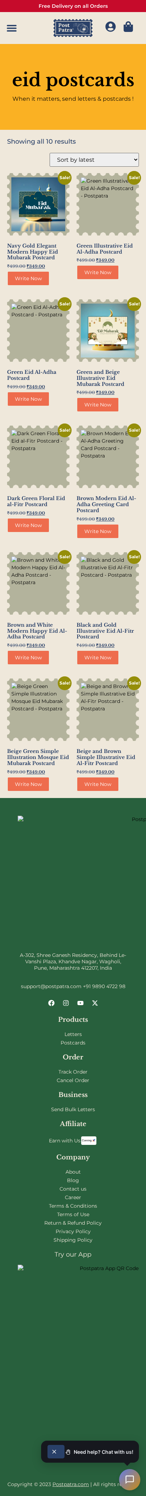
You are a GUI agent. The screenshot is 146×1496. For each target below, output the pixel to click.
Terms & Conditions (73, 1206)
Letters (73, 1034)
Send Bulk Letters (73, 1109)
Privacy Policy (73, 1231)
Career (73, 1197)
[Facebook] (51, 1003)
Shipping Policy (73, 1240)
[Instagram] (66, 1003)
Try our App (73, 1254)
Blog (73, 1180)
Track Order (73, 1072)
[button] (11, 28)
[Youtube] (80, 1003)
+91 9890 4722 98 (104, 986)
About (73, 1172)
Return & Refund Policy (73, 1223)
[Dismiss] (55, 1451)
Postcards (73, 1043)
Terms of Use (73, 1214)
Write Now (28, 278)
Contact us (73, 1189)
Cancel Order (73, 1080)
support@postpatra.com (51, 986)
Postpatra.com (70, 1484)
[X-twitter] (95, 1003)
